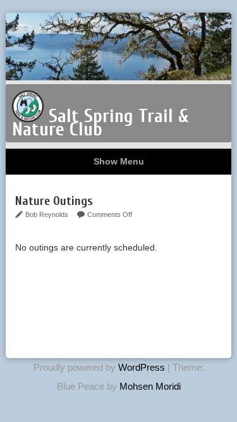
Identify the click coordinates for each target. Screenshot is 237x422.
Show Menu (119, 161)
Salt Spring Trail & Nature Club (100, 122)
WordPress (141, 367)
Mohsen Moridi (150, 386)
